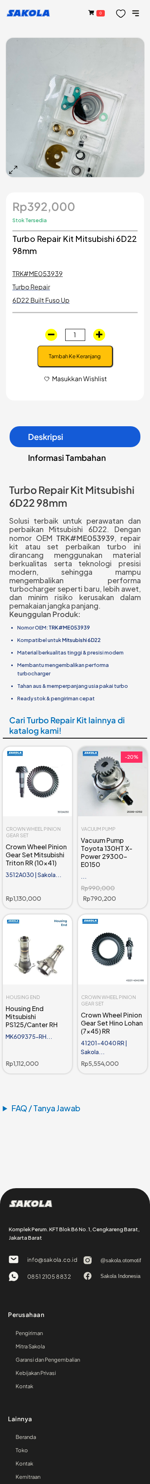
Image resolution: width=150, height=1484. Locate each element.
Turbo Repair (31, 287)
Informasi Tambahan (67, 457)
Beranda (26, 1437)
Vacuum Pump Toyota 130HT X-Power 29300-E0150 (106, 852)
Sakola (28, 13)
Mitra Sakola (30, 1346)
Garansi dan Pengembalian (48, 1359)
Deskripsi (45, 436)
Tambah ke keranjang (75, 356)
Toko (22, 1450)
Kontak (24, 1386)
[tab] (75, 436)
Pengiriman (29, 1333)
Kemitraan (28, 1477)
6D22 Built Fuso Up (41, 300)
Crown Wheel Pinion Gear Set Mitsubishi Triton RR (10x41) (36, 854)
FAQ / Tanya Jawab (45, 1108)
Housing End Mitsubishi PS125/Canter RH (32, 1016)
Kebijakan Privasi (36, 1373)
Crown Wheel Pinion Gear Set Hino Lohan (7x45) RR (112, 1023)
